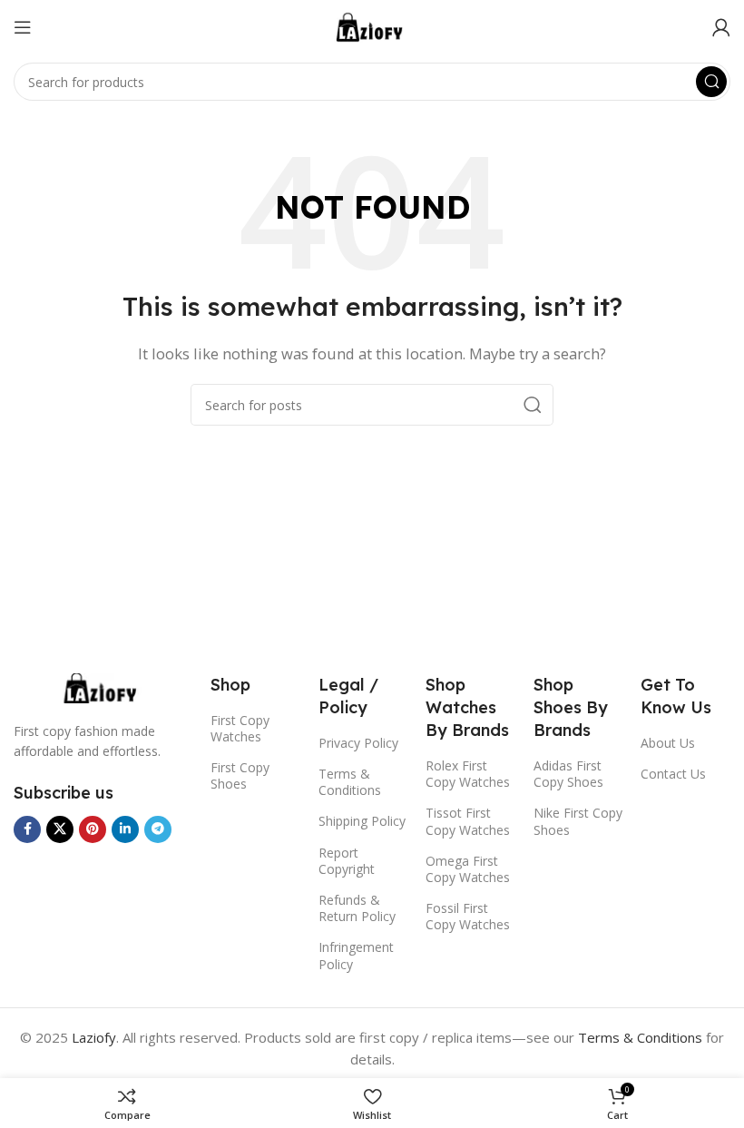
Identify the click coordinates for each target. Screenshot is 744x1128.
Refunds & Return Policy (357, 908)
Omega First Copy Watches (468, 869)
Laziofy (94, 1037)
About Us (668, 742)
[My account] (721, 27)
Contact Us (673, 773)
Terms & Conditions (349, 782)
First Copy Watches (239, 728)
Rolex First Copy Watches (468, 773)
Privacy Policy (358, 742)
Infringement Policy (356, 955)
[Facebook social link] (27, 829)
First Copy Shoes (239, 775)
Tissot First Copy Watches (468, 821)
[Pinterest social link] (92, 829)
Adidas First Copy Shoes (568, 773)
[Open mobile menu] (23, 27)
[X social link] (59, 829)
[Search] (711, 81)
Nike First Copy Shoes (578, 821)
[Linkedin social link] (125, 829)
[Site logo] (372, 25)
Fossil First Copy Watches (468, 916)
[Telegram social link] (157, 829)
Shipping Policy (362, 820)
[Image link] (103, 686)
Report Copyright (346, 861)
